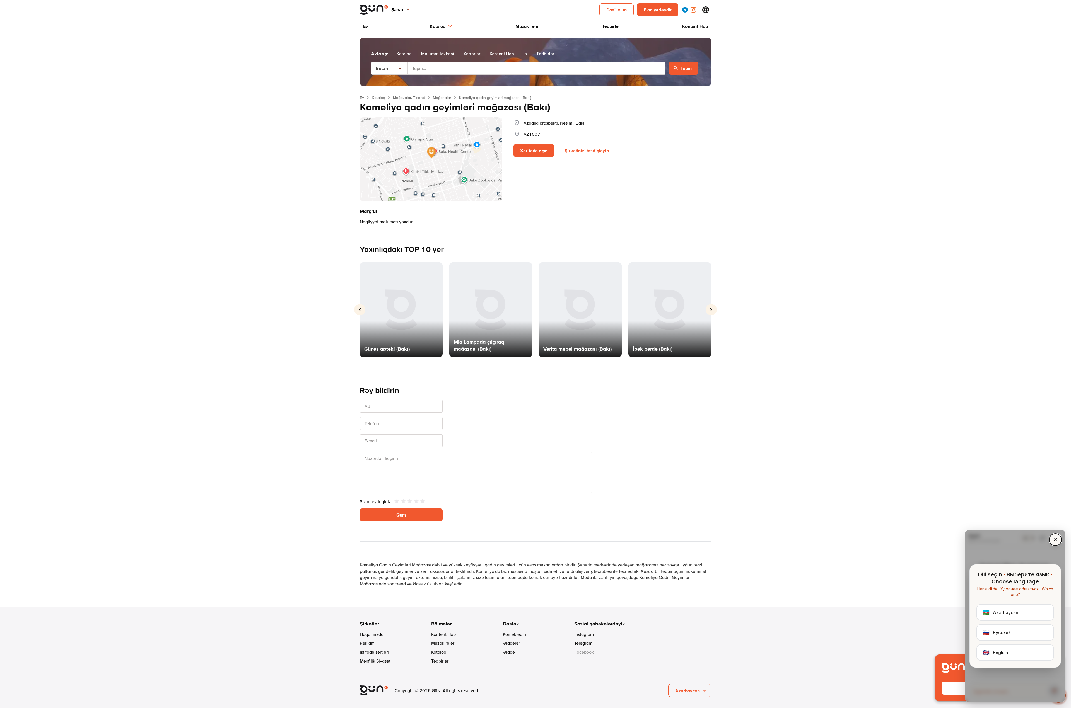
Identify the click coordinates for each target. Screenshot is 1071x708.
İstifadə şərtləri (374, 651)
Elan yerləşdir (658, 9)
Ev (365, 26)
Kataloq (437, 26)
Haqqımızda (371, 634)
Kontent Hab (695, 26)
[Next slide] (711, 309)
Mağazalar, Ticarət (409, 97)
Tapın (686, 68)
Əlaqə (509, 651)
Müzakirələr (527, 26)
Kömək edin (514, 634)
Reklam (367, 643)
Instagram (584, 634)
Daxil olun (616, 9)
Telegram (583, 643)
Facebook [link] (584, 651)
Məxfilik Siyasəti (376, 660)
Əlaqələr (511, 643)
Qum (401, 514)
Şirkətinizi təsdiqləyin (587, 150)
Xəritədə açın (533, 150)
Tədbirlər (611, 26)
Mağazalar (442, 97)
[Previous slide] (359, 309)
